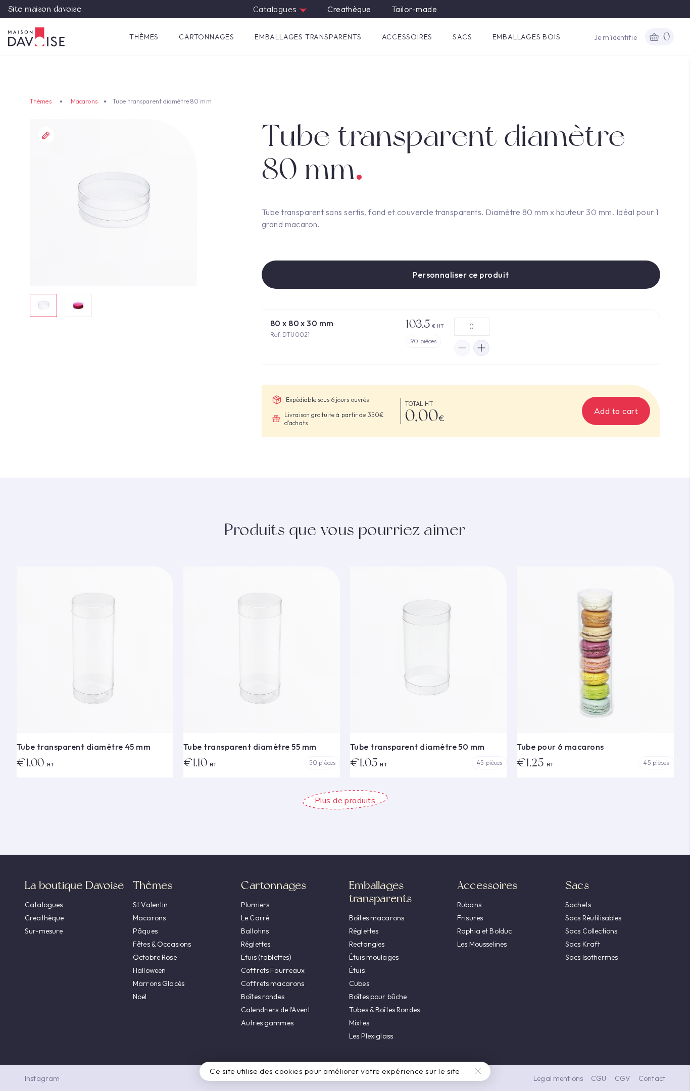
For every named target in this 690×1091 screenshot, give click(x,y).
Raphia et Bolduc (484, 931)
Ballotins (255, 931)
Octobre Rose (155, 957)
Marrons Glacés (158, 983)
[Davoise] (36, 36)
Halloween (149, 970)
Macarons (84, 101)
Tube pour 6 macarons (560, 747)
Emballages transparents (308, 36)
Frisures (470, 917)
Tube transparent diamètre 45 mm (84, 747)
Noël (140, 996)
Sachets (578, 904)
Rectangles (366, 944)
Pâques (145, 931)
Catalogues (276, 9)
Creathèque (349, 9)
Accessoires (407, 36)
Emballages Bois (526, 36)
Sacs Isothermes (591, 957)
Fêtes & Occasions (162, 944)
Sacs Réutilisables (593, 917)
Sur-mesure (44, 931)
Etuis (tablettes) (266, 957)
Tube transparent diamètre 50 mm (417, 747)
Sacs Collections (591, 931)
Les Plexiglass (371, 1036)
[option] (113, 202)
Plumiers (255, 904)
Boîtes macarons (376, 917)
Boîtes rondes (262, 996)
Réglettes (255, 944)
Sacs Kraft (582, 944)
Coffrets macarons (272, 983)
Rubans (469, 904)
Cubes (359, 983)
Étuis (357, 970)
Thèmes (144, 36)
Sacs (462, 36)
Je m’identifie (615, 37)
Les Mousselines (482, 944)
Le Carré (255, 917)
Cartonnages (206, 36)
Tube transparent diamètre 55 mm (250, 747)
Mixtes (359, 1022)
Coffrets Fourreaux (273, 970)
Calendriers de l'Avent (275, 1009)
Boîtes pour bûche (378, 996)
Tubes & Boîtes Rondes (384, 1009)
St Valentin (150, 904)
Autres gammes (267, 1022)
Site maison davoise (44, 9)
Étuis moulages (374, 957)
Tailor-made (414, 9)
